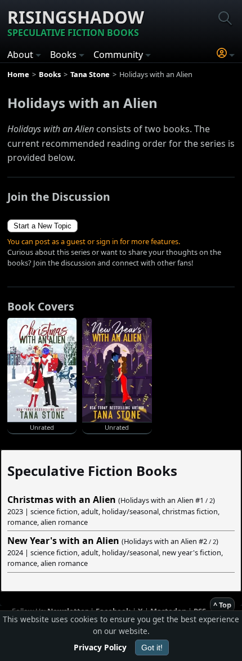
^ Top (222, 605)
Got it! (152, 647)
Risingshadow (75, 22)
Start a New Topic (42, 226)
